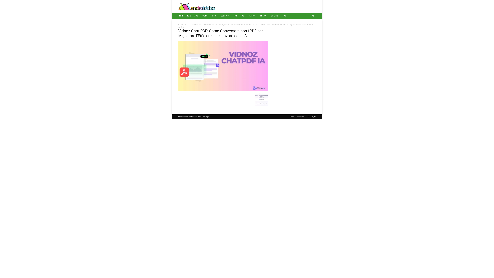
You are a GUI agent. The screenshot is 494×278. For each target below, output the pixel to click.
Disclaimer (300, 117)
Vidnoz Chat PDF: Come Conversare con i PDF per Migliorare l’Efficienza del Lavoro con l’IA (218, 25)
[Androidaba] (196, 6)
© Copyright (311, 117)
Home (180, 25)
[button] (313, 16)
